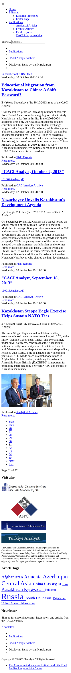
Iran (65, 584)
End (11, 464)
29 (10, 438)
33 (10, 451)
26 (10, 428)
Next (11, 460)
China (38, 584)
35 (10, 457)
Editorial (14, 12)
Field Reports (23, 32)
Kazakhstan (12, 589)
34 (10, 454)
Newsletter (7, 627)
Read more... (8, 160)
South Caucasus (39, 598)
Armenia (33, 577)
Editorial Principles (27, 15)
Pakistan (50, 589)
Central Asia (17, 583)
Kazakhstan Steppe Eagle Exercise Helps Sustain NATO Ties (33, 313)
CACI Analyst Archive (29, 35)
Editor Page (22, 19)
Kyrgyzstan (34, 589)
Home (12, 9)
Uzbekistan (27, 603)
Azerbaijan (55, 577)
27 (10, 431)
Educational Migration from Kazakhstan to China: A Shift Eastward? (28, 90)
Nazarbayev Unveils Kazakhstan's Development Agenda (33, 202)
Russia (13, 596)
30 (10, 441)
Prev (11, 424)
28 (10, 434)
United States (10, 603)
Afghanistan (12, 577)
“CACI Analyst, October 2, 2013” (32, 171)
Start (11, 421)
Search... (6, 41)
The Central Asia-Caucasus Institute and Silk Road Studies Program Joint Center (38, 667)
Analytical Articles (26, 25)
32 (10, 447)
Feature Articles (25, 28)
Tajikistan (59, 598)
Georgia (53, 583)
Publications (16, 22)
